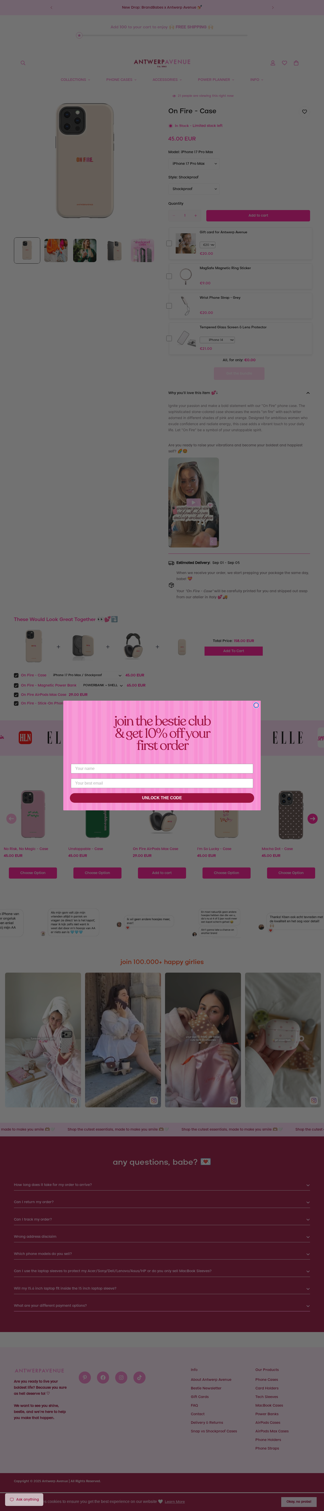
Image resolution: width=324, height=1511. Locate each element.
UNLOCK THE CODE (162, 798)
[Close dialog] (256, 705)
